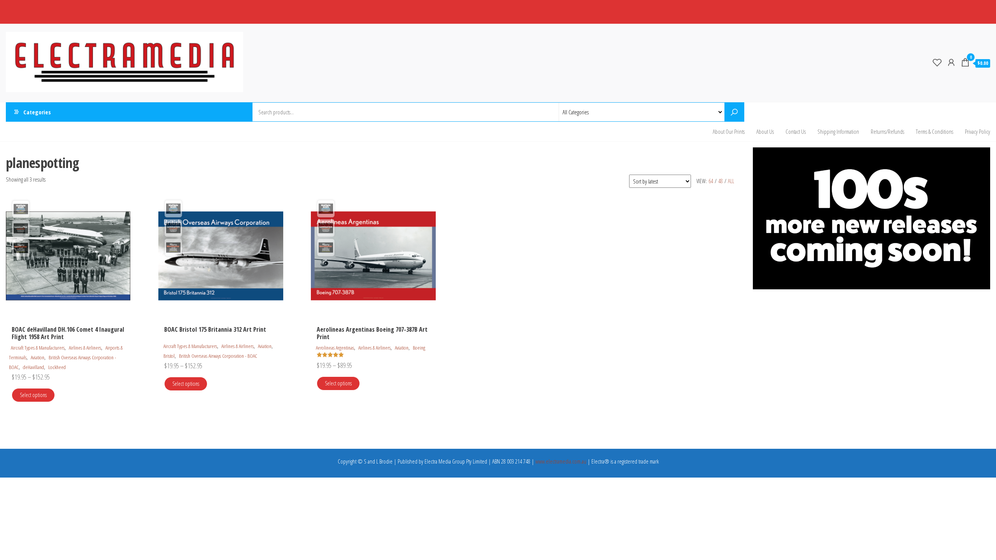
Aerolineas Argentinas (335, 347)
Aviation (37, 357)
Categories (37, 112)
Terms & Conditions (934, 131)
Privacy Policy (977, 131)
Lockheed (57, 367)
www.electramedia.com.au (560, 461)
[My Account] (951, 62)
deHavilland (33, 367)
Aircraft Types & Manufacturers (38, 347)
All (731, 181)
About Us (765, 131)
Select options (33, 395)
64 (710, 181)
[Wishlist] (937, 62)
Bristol (169, 355)
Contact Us (796, 131)
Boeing (419, 347)
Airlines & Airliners (85, 347)
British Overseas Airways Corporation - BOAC (218, 355)
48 (720, 181)
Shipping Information (838, 131)
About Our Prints (729, 131)
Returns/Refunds (887, 131)
